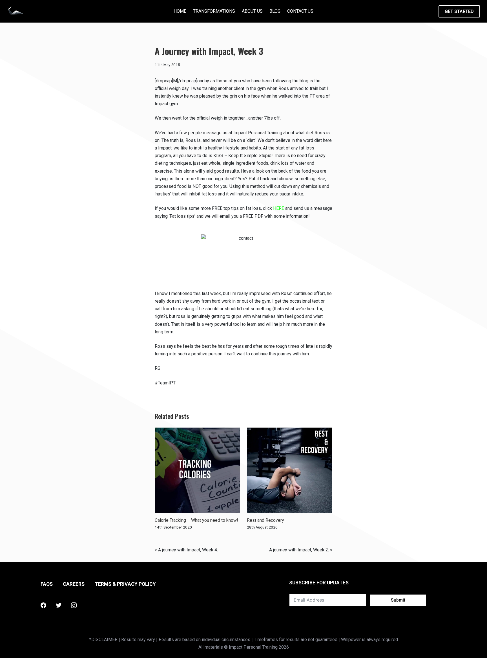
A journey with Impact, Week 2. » (300, 550)
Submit (398, 600)
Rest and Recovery (265, 520)
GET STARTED (459, 11)
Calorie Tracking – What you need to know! (196, 520)
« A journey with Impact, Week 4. (186, 550)
